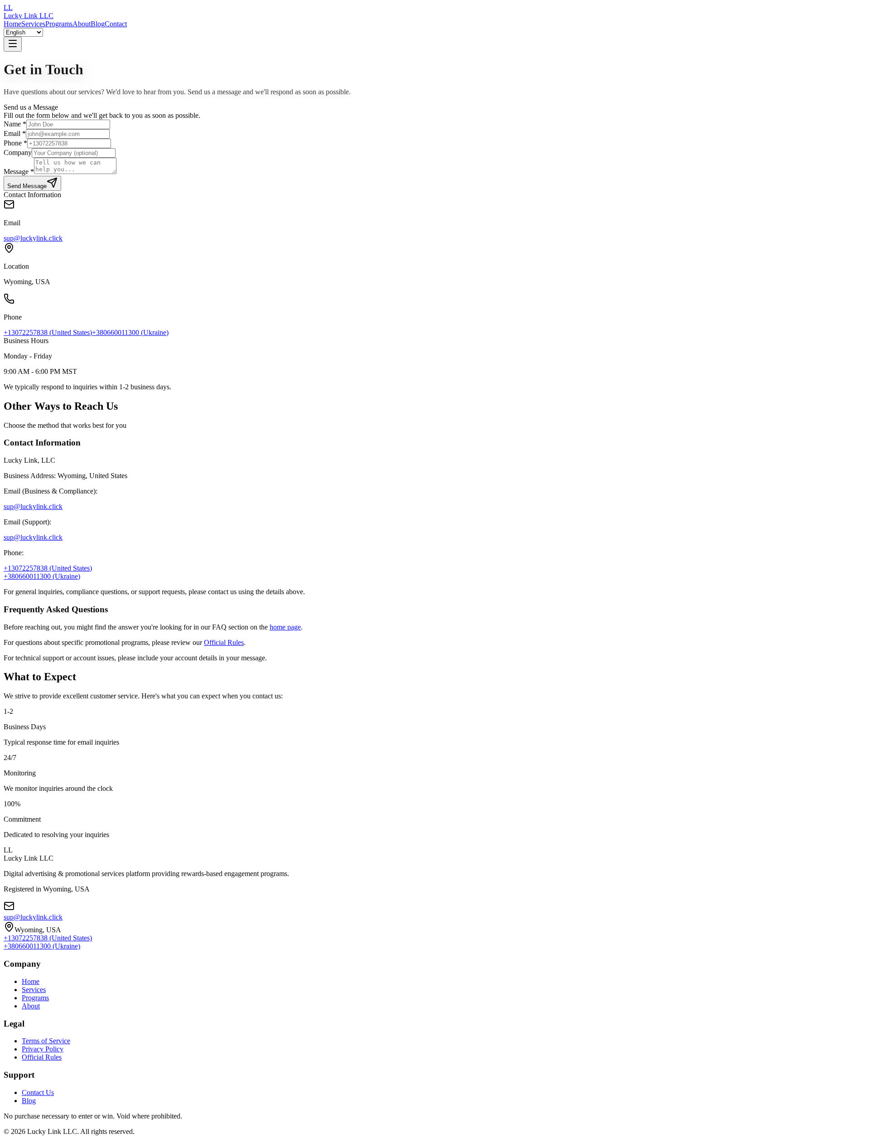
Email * (15, 133)
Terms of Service (46, 1041)
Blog (98, 24)
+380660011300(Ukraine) (130, 332)
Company (18, 152)
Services (33, 24)
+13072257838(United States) (48, 332)
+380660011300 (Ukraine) (42, 576)
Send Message (27, 186)
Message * (19, 171)
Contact (116, 24)
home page (285, 627)
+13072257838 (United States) (48, 568)
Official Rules (224, 642)
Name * (15, 124)
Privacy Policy (42, 1049)
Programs (58, 24)
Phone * (15, 143)
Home (12, 24)
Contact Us (38, 1092)
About (81, 24)
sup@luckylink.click (33, 238)
